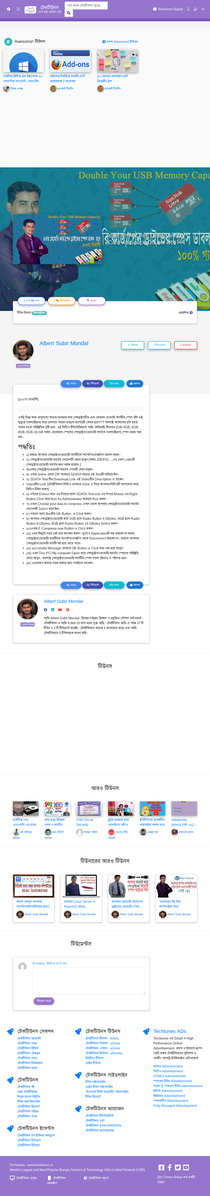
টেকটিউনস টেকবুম (28, 1053)
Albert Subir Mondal (64, 343)
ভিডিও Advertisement (168, 1071)
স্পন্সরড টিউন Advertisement (172, 1081)
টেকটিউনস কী (26, 1087)
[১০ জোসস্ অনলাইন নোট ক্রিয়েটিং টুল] (117, 60)
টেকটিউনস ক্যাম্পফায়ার (100, 1131)
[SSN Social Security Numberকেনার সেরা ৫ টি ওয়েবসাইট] (89, 808)
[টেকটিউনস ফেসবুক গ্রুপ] (169, 1169)
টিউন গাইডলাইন (95, 1082)
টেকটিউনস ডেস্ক (27, 1043)
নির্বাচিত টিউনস (95, 1058)
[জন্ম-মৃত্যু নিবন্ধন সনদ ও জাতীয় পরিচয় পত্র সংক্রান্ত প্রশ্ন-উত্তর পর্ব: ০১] (57, 808)
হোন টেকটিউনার (27, 1092)
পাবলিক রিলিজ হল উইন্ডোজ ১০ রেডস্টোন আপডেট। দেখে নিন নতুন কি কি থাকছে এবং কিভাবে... (23, 81)
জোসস (136, 383)
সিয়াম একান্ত (16, 88)
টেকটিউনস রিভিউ (28, 1048)
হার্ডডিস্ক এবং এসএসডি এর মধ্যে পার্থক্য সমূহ (24, 825)
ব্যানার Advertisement (168, 1066)
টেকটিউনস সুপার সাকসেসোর (103, 1126)
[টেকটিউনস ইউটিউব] (186, 1169)
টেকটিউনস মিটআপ (29, 1140)
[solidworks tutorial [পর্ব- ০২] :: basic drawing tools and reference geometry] (184, 808)
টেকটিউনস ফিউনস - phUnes (104, 1053)
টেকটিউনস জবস (27, 1068)
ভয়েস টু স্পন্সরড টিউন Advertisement (177, 1086)
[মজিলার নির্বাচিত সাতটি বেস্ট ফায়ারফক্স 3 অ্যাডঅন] (70, 60)
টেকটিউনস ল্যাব (27, 1058)
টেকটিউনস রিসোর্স (28, 1107)
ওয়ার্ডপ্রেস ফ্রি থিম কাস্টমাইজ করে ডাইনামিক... (170, 907)
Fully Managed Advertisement (175, 1106)
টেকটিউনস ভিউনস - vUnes (103, 1043)
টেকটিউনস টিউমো (28, 1145)
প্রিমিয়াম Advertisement (169, 1096)
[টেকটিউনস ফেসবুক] (161, 1169)
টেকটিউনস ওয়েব (26, 1178)
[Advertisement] (105, 126)
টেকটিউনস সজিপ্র (28, 1111)
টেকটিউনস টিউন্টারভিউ (100, 1116)
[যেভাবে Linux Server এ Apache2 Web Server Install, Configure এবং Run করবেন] (81, 886)
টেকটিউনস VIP (95, 1121)
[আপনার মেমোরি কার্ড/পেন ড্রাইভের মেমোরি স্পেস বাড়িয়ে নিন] (128, 886)
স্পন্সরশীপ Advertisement (170, 1101)
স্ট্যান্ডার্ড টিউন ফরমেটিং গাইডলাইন (107, 1092)
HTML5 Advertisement (169, 1076)
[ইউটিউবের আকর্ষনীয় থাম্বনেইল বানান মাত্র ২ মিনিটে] (152, 808)
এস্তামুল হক (152, 832)
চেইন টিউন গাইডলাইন (99, 1087)
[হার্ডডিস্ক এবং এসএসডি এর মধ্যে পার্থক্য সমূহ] (26, 808)
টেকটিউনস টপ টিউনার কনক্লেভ (36, 1135)
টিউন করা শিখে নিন (28, 1102)
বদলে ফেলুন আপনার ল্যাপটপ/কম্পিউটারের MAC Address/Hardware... (33, 907)
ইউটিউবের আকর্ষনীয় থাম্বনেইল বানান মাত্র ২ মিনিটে (152, 825)
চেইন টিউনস (93, 1063)
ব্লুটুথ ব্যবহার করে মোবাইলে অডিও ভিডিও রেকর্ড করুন (119, 825)
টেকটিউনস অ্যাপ (98, 1178)
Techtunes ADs (169, 1031)
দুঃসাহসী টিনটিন (65, 88)
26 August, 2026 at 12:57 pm (49, 963)
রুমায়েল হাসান (186, 832)
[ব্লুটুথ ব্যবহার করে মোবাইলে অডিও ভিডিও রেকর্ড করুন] (121, 808)
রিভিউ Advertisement (167, 1091)
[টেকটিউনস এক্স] (178, 1169)
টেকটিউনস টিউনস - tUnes (102, 1038)
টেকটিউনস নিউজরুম (30, 1063)
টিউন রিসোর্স (93, 1097)
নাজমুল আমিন (90, 832)
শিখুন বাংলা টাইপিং (28, 1097)
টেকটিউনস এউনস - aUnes (103, 1048)
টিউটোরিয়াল (39, 313)
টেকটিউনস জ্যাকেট (29, 1038)
